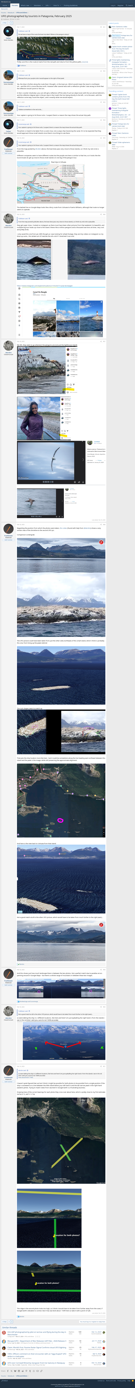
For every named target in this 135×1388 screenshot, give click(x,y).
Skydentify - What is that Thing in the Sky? (33, 1365)
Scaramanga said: (23, 124)
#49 (104, 970)
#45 (104, 138)
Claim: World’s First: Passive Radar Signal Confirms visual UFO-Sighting (36, 1347)
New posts (4, 9)
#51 (104, 1066)
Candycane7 (11, 1336)
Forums (15, 5)
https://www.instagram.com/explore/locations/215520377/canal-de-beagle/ (45, 286)
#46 (104, 214)
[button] (8, 5)
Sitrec (113, 44)
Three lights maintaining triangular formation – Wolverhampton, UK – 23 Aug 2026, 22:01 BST (121, 63)
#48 (104, 524)
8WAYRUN (77, 1386)
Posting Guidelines (71, 5)
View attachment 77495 (25, 1077)
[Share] (101, 27)
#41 (104, 27)
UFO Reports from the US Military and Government (35, 1343)
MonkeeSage (11, 1349)
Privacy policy (121, 1381)
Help (129, 1381)
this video (63, 528)
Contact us (101, 1381)
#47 (104, 341)
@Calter (38, 149)
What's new (25, 5)
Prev (5, 23)
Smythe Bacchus (96, 1356)
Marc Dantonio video (119, 27)
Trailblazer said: (23, 31)
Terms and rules (111, 1381)
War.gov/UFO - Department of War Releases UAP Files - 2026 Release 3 (36, 1341)
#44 (104, 120)
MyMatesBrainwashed (94, 1349)
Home (5, 5)
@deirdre (87, 528)
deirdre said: (22, 1070)
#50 (104, 1007)
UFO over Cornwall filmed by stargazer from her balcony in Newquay (36, 1363)
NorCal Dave (97, 1365)
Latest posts (114, 23)
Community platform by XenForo (67, 1384)
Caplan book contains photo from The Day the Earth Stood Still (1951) (122, 48)
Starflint (9, 1358)
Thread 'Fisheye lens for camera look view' (120, 125)
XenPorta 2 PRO (59, 1386)
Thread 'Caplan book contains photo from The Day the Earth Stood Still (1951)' (121, 97)
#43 (104, 102)
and (29, 1001)
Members (37, 5)
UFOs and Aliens (29, 1336)
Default (5, 1381)
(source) (85, 62)
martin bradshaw (96, 1334)
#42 (104, 71)
